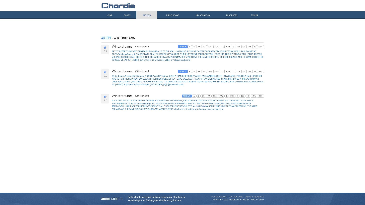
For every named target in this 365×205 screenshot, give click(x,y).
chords (246, 200)
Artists (147, 15)
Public (172, 15)
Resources (232, 15)
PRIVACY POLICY (257, 200)
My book (203, 15)
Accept (106, 37)
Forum (254, 15)
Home (109, 15)
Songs (127, 15)
